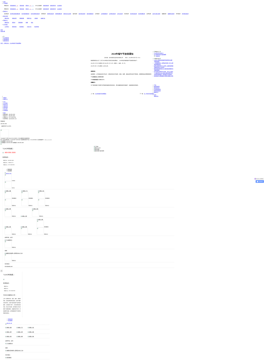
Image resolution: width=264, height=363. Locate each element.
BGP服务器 (6, 37)
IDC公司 (5, 108)
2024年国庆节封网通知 (100, 93)
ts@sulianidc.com (8, 266)
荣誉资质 (14, 26)
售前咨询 (9, 169)
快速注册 (3, 31)
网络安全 (7, 22)
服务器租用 (157, 86)
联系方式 (5, 104)
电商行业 (29, 18)
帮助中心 (5, 20)
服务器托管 (6, 40)
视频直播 (22, 18)
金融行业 (43, 18)
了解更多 (157, 56)
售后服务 (9, 170)
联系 (4, 112)
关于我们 (5, 24)
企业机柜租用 (157, 89)
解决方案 (5, 16)
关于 (4, 101)
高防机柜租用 (157, 90)
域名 (32, 22)
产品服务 (5, 3)
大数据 (36, 18)
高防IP (13, 22)
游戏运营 (14, 18)
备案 (27, 22)
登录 (2, 29)
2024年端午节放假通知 (15, 43)
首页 (4, 1)
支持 (155, 94)
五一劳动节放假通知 (149, 93)
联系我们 (22, 26)
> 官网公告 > (6, 43)
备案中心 (5, 99)
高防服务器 (6, 39)
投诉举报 (36, 26)
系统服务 (20, 22)
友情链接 (5, 110)
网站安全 (7, 18)
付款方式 (29, 26)
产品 (155, 85)
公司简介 (7, 26)
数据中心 (5, 11)
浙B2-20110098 (48, 139)
